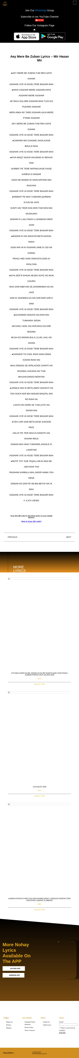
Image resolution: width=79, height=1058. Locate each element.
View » (39, 678)
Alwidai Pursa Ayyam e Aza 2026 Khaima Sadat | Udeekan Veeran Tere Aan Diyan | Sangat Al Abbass (39, 899)
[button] (74, 2)
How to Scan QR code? (31, 521)
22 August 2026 (39, 787)
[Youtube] (72, 1053)
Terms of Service (8, 1053)
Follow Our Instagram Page (39, 25)
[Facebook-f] (68, 1053)
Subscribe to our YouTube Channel (39, 16)
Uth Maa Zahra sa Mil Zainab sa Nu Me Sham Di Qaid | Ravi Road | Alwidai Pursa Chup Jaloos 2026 (39, 674)
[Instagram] (76, 1053)
